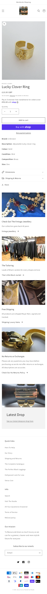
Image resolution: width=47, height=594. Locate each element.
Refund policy (10, 518)
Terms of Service (11, 512)
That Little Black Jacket (11, 275)
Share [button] (7, 185)
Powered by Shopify (29, 589)
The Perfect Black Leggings (15, 469)
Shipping (12, 95)
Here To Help (10, 447)
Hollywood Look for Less (14, 475)
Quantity (5, 107)
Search (7, 496)
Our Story (8, 453)
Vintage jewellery (9, 231)
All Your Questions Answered (16, 507)
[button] (3, 10)
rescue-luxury (20, 589)
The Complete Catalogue (14, 464)
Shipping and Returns (13, 458)
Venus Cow (9, 480)
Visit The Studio (11, 501)
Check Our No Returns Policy (13, 372)
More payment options (23, 133)
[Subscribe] (39, 553)
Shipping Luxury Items (11, 322)
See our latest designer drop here (20, 421)
